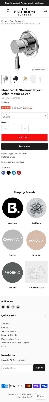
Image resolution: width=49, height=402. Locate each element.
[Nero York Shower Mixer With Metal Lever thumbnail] (5, 79)
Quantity (5, 122)
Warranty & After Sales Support (15, 342)
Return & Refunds (9, 335)
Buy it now (24, 146)
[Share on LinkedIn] (14, 173)
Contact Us (6, 327)
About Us (5, 323)
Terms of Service (8, 331)
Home (4, 21)
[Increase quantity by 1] (25, 128)
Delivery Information (10, 339)
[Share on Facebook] (3, 173)
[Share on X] (9, 173)
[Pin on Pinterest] (19, 173)
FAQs (3, 346)
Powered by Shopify (24, 397)
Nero (6, 102)
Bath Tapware (16, 21)
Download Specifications (12, 162)
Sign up (39, 367)
